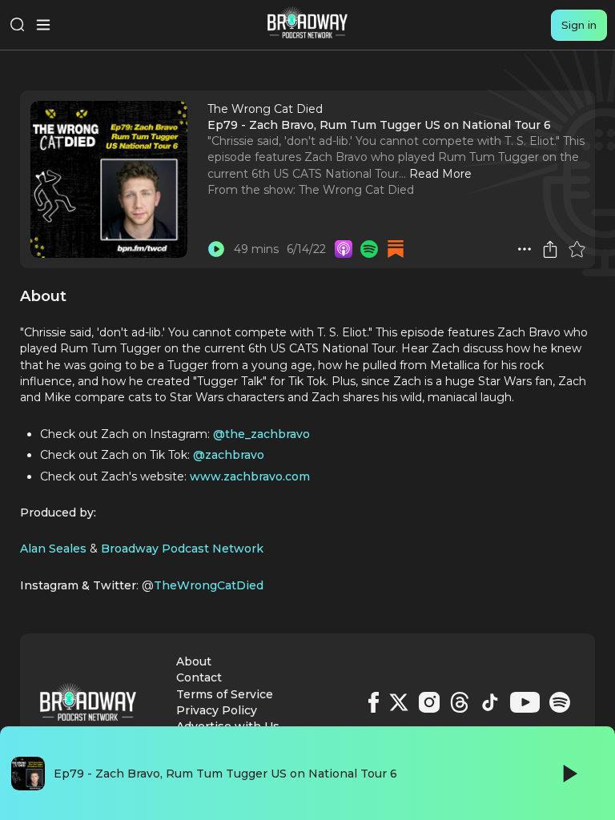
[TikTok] (490, 702)
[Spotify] (559, 702)
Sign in (579, 24)
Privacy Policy (216, 710)
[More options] (524, 249)
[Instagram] (429, 702)
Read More (440, 174)
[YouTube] (525, 702)
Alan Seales (53, 548)
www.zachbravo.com (250, 476)
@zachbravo (228, 455)
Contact (199, 677)
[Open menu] (43, 25)
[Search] (17, 25)
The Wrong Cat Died (356, 190)
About (193, 661)
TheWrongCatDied (208, 585)
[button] (524, 249)
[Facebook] (373, 702)
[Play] (568, 773)
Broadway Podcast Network (182, 548)
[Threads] (459, 702)
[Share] (550, 249)
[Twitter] (398, 702)
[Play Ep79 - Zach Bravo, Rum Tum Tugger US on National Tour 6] (216, 249)
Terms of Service (224, 694)
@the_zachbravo (261, 434)
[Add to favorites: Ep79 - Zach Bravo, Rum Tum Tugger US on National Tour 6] (576, 249)
